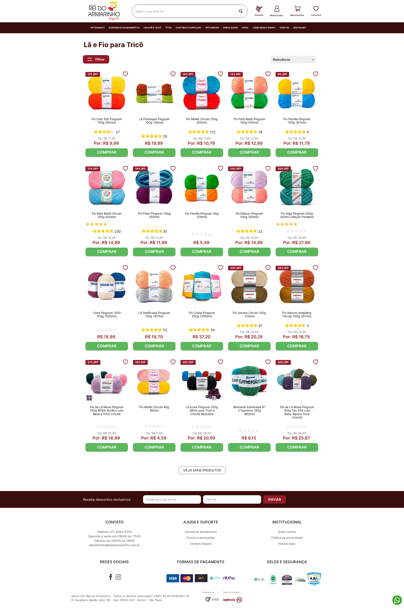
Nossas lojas (286, 543)
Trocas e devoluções (200, 537)
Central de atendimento (201, 532)
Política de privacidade (287, 537)
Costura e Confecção (188, 28)
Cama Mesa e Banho (264, 28)
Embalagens (230, 28)
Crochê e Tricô (152, 28)
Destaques (299, 28)
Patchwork (212, 28)
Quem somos (287, 532)
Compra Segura (200, 543)
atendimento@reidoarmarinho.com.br (114, 545)
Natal (245, 28)
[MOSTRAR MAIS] (202, 470)
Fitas (168, 28)
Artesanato (97, 28)
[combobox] (190, 11)
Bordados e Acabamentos (124, 28)
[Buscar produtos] (241, 11)
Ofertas (284, 28)
